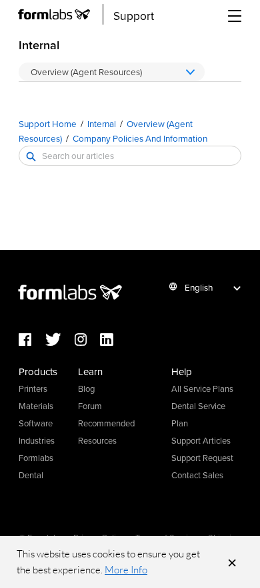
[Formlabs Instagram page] (87, 340)
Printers (33, 388)
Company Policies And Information (140, 138)
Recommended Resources (106, 431)
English (199, 287)
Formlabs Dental (36, 466)
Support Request (202, 458)
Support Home (48, 123)
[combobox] (130, 156)
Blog (86, 388)
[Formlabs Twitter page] (60, 340)
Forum (90, 406)
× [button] (232, 562)
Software (36, 423)
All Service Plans (202, 388)
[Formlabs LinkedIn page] (113, 340)
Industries (37, 440)
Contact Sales (197, 475)
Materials (36, 406)
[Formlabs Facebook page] (32, 340)
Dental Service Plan (198, 414)
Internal (101, 123)
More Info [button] (126, 569)
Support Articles (201, 440)
